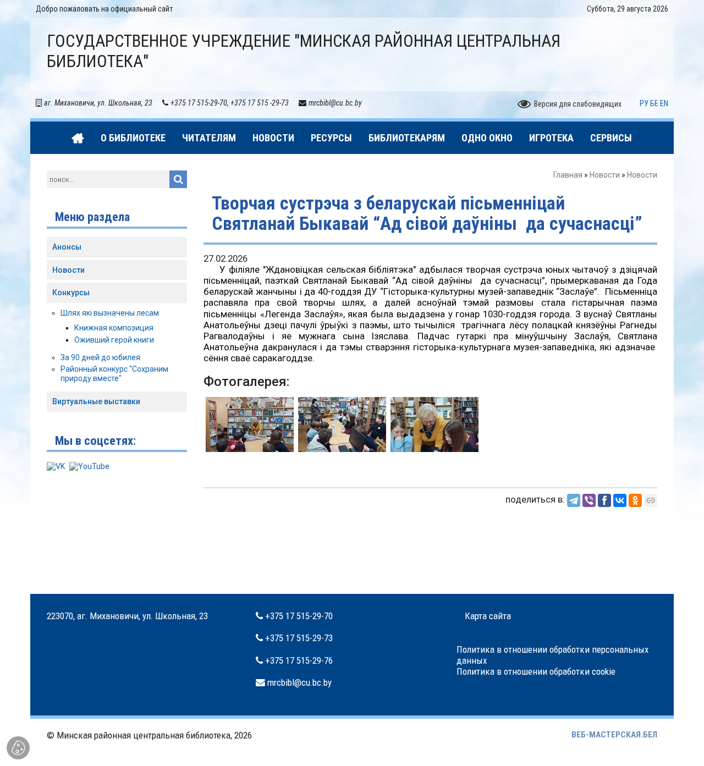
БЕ (654, 103)
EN (664, 103)
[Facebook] (604, 500)
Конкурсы (71, 292)
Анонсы (66, 247)
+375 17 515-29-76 (299, 660)
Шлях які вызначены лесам (110, 312)
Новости (605, 174)
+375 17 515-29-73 (299, 637)
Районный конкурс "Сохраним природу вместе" (114, 374)
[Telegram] (573, 500)
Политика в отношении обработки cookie (536, 671)
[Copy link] (650, 500)
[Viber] (589, 500)
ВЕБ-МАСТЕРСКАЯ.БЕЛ (614, 735)
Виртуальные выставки (96, 401)
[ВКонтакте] (619, 500)
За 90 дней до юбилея (100, 357)
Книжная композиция (113, 327)
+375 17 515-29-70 (299, 615)
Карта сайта (488, 615)
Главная (567, 174)
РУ (644, 103)
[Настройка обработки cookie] (18, 747)
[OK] (635, 500)
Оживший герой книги (114, 339)
